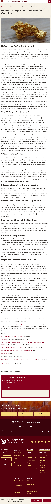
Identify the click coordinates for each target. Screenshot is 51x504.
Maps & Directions (30, 493)
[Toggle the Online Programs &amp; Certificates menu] (47, 452)
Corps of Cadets (31, 460)
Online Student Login (8, 431)
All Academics (18, 453)
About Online (43, 455)
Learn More (25, 395)
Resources (31, 431)
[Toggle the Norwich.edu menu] (22, 449)
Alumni (15, 487)
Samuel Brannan (5, 353)
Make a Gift (6, 464)
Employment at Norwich (32, 486)
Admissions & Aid (19, 455)
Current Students (33, 433)
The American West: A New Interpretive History (11, 336)
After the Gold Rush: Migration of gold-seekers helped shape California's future (18, 359)
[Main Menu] (49, 1)
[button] (36, 500)
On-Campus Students (18, 480)
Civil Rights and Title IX (32, 491)
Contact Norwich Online (22, 431)
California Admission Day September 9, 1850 (11, 347)
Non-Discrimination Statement (20, 433)
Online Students (17, 483)
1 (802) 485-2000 (7, 455)
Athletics (29, 465)
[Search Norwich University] (46, 1)
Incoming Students (18, 485)
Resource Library (9, 6)
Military (41, 463)
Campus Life (30, 463)
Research (16, 458)
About (2, 6)
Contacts (6, 459)
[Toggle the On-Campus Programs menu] (33, 452)
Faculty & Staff (17, 492)
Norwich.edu (17, 450)
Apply (8, 413)
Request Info (25, 413)
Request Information (25, 391)
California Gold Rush (5, 363)
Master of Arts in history (21, 324)
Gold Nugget (4, 339)
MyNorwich (29, 480)
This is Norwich (18, 465)
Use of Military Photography (42, 431)
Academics (30, 455)
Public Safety (29, 489)
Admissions (42, 460)
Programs (42, 457)
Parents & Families (18, 490)
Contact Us (42, 413)
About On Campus (32, 468)
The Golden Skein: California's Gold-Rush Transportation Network (15, 350)
